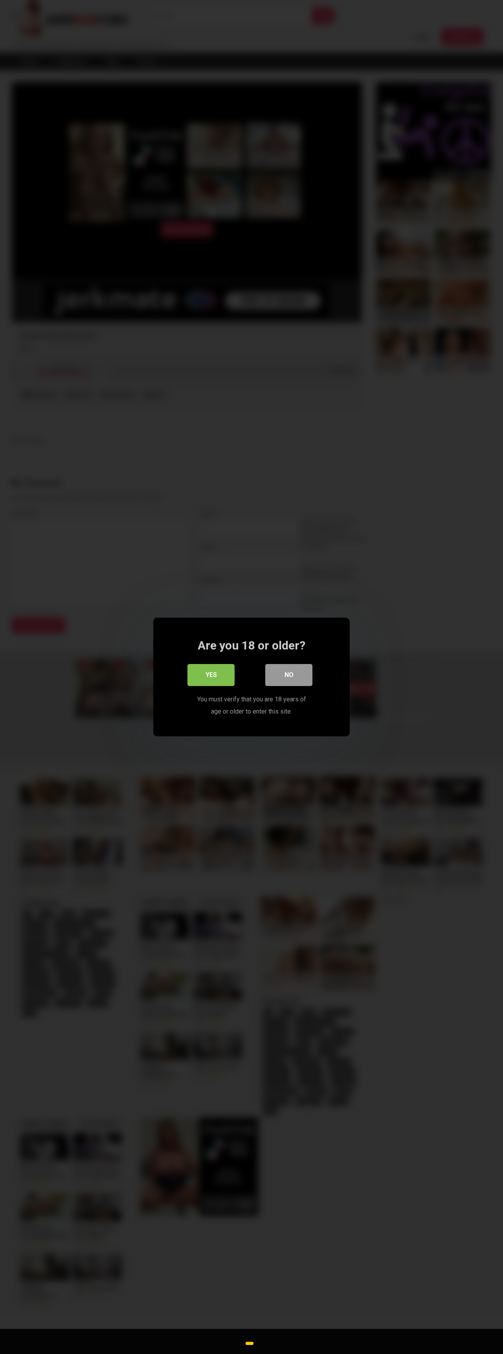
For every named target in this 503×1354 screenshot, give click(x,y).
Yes (211, 675)
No (289, 675)
